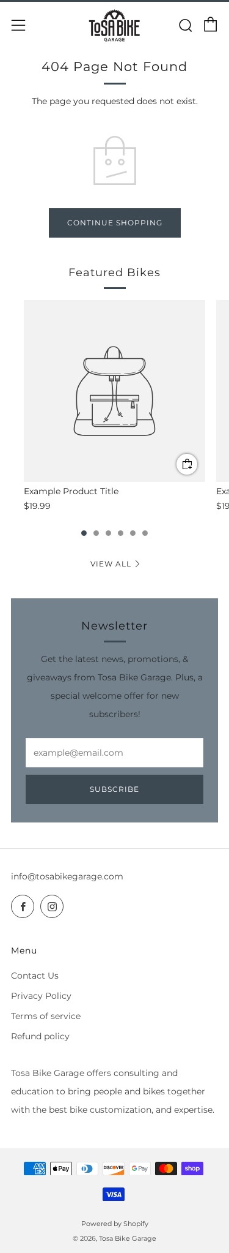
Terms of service (46, 1016)
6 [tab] (145, 533)
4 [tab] (120, 533)
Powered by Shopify (114, 1223)
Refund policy (40, 1036)
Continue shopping (114, 222)
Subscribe (114, 789)
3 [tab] (108, 533)
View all (110, 563)
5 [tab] (133, 533)
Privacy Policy (41, 995)
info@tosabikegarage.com (67, 876)
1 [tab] (84, 533)
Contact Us (35, 975)
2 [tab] (96, 533)
